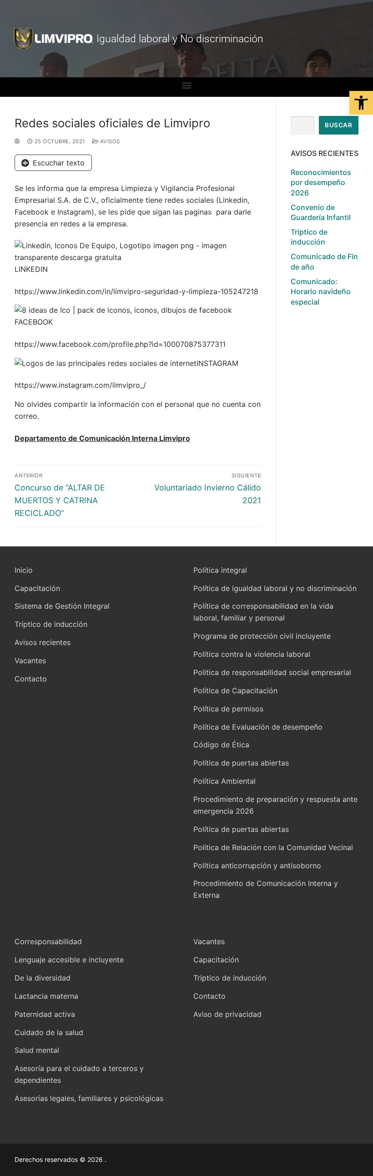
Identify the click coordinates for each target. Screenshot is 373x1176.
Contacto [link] (31, 678)
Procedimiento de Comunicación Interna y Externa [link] (265, 889)
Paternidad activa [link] (45, 1014)
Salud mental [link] (37, 1050)
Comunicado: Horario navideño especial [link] (321, 291)
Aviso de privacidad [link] (227, 1014)
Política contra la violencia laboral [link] (251, 654)
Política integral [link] (220, 570)
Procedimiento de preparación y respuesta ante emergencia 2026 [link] (275, 805)
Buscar (338, 125)
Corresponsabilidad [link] (48, 941)
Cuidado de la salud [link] (49, 1032)
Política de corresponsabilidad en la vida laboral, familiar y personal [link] (263, 611)
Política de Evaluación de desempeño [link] (258, 726)
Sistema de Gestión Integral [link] (62, 606)
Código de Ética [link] (221, 744)
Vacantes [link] (30, 660)
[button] (186, 84)
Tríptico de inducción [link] (309, 236)
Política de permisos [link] (228, 708)
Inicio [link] (24, 570)
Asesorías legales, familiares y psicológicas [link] (89, 1098)
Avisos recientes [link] (43, 642)
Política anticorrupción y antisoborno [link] (257, 865)
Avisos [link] (109, 141)
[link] (361, 103)
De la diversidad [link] (43, 977)
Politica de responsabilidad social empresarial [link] (272, 672)
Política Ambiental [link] (224, 781)
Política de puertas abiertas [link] (241, 762)
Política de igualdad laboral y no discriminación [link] (275, 588)
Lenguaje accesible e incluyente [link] (69, 959)
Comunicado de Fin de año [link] (324, 261)
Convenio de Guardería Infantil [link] (321, 212)
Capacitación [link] (37, 588)
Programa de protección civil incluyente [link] (262, 636)
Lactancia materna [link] (46, 996)
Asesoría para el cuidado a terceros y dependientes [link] (79, 1074)
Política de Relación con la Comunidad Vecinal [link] (273, 847)
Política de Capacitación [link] (235, 690)
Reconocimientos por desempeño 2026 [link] (321, 182)
